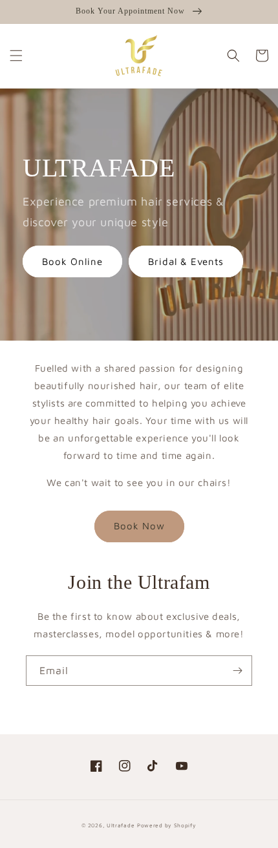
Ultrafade (120, 825)
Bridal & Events (186, 261)
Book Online (72, 261)
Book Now (139, 525)
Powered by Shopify (167, 825)
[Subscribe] (237, 670)
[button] (16, 55)
